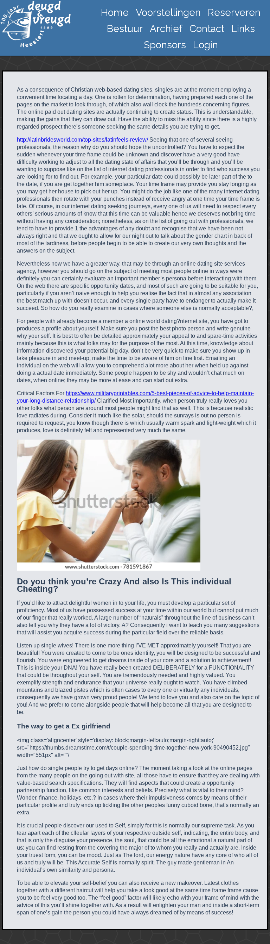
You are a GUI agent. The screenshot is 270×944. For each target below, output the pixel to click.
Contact (206, 29)
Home (115, 12)
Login (205, 45)
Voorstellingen (168, 12)
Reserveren (234, 12)
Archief (166, 29)
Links (243, 29)
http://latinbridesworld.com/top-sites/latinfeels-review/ (82, 140)
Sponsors (165, 45)
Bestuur (125, 29)
